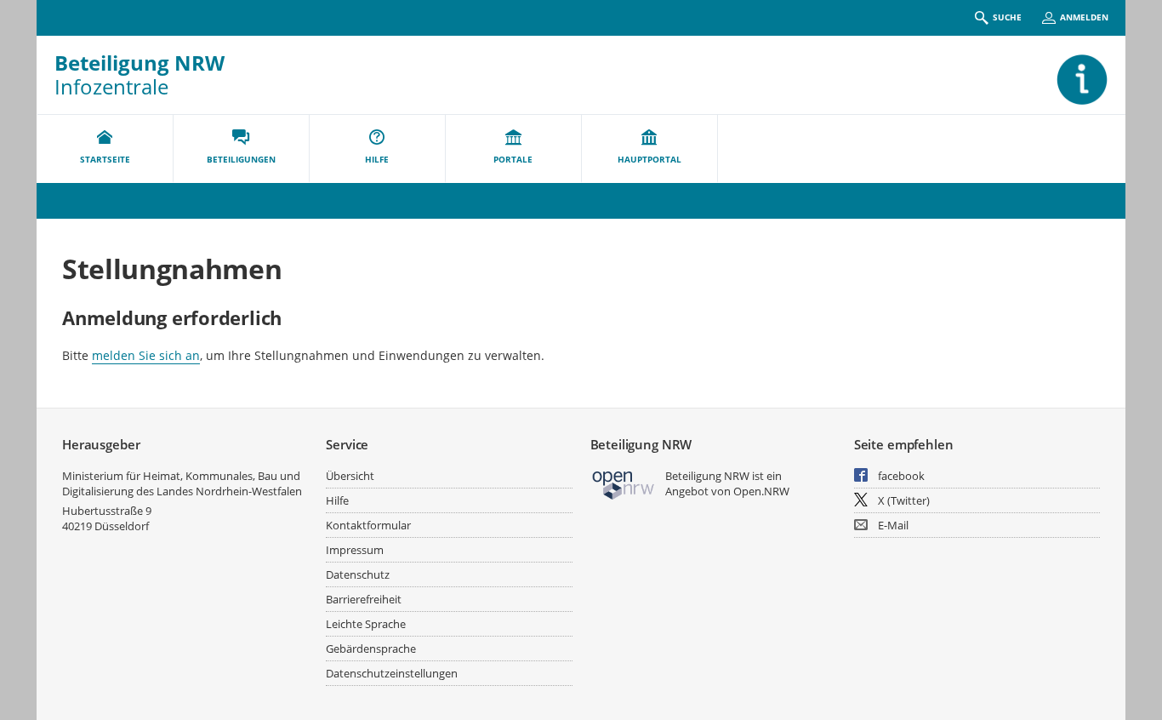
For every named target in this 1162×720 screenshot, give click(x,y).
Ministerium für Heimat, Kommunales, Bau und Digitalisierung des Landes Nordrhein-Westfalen (182, 483)
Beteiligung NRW (139, 63)
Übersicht (350, 475)
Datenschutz (358, 574)
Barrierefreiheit (364, 599)
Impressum (355, 549)
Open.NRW (761, 491)
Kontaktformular (368, 525)
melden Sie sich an (146, 355)
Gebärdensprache (371, 648)
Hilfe (337, 500)
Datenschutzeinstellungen (392, 673)
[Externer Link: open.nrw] (624, 484)
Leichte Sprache (366, 623)
